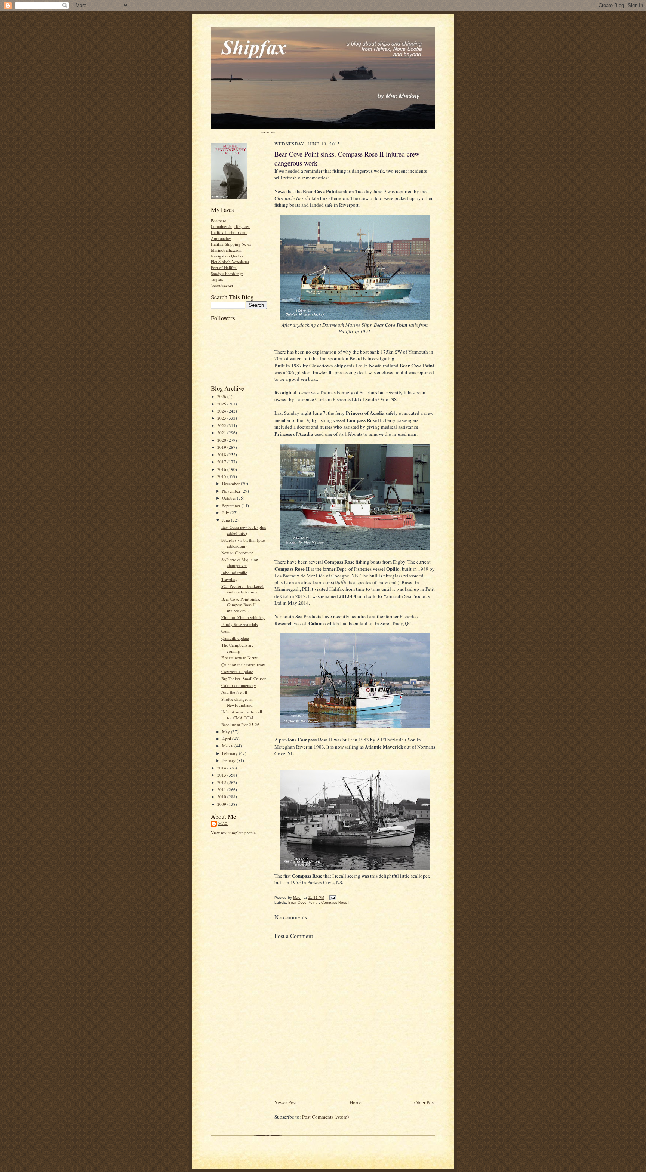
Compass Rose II (336, 902)
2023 (222, 418)
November (232, 491)
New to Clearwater (237, 552)
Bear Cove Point (302, 902)
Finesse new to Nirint (239, 657)
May (226, 731)
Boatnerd (219, 220)
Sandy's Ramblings (227, 273)
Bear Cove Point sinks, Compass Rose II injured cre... (240, 604)
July (226, 512)
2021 (222, 432)
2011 (222, 789)
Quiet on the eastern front (243, 664)
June (226, 520)
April (227, 738)
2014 (222, 768)
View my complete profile (233, 832)
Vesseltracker (222, 285)
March (228, 746)
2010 (222, 796)
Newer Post (285, 1102)
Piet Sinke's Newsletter (230, 261)
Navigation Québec (227, 256)
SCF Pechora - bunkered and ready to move (242, 589)
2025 (222, 404)
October (229, 498)
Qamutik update (235, 638)
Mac (223, 823)
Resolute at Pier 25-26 (240, 724)
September (232, 505)
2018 (222, 454)
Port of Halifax (224, 267)
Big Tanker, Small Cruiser (243, 678)
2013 (222, 775)
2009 (222, 804)
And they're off (234, 692)
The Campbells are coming (237, 648)
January (229, 760)
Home (356, 1102)
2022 (222, 425)
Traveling (229, 579)
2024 (222, 411)
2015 (222, 476)
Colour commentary (238, 685)
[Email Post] (332, 897)
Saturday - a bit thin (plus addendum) (243, 543)
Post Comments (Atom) (325, 1116)
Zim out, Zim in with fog (243, 617)
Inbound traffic (234, 572)
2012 (222, 782)
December (231, 483)
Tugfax (217, 279)
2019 (222, 447)
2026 (222, 396)
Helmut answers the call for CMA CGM (241, 715)
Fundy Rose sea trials (239, 624)
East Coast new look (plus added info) (243, 530)
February (230, 753)
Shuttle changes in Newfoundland (237, 702)
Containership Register (230, 226)
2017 (222, 462)
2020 (222, 440)
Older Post (424, 1102)
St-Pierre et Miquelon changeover (239, 562)
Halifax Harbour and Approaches (229, 235)
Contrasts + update (237, 671)
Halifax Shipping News (231, 244)
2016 (222, 469)
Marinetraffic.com (226, 250)
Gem (225, 631)
